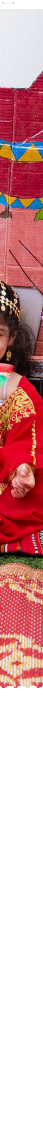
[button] (39, 5)
